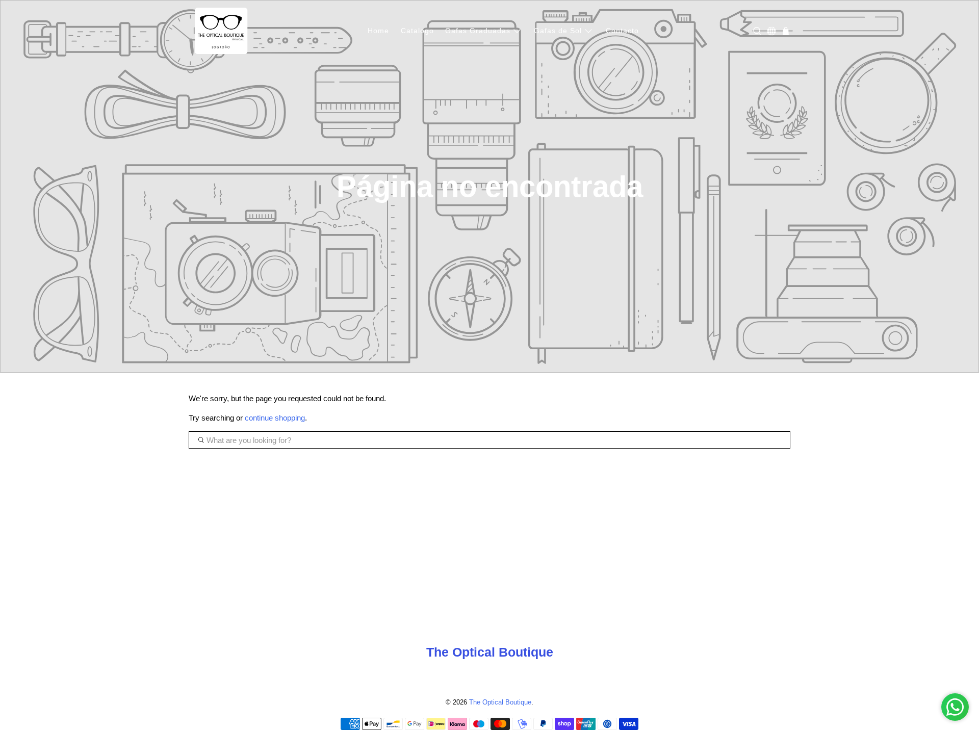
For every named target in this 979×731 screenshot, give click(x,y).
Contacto (622, 31)
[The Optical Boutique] (221, 31)
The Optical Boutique (500, 702)
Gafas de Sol (558, 31)
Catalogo (417, 31)
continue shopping (275, 417)
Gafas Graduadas (477, 31)
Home (378, 31)
